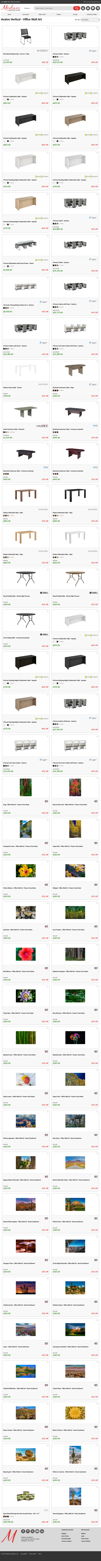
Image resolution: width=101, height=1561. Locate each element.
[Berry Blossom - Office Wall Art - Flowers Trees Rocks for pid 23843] (75, 1002)
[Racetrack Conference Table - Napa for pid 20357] (75, 376)
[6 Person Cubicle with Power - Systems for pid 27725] (75, 291)
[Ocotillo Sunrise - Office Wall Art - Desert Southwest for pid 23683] (26, 1294)
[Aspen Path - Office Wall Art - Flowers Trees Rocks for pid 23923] (75, 837)
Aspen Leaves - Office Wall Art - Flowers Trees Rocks (19, 1096)
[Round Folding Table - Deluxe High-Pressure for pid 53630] (26, 586)
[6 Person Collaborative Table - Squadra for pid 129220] (75, 126)
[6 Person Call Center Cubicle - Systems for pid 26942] (26, 751)
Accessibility (24, 1554)
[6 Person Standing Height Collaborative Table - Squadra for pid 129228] (75, 169)
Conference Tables (92, 14)
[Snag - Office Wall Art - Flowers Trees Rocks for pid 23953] (26, 796)
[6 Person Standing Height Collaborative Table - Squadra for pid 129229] (26, 670)
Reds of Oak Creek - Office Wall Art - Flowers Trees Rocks (70, 805)
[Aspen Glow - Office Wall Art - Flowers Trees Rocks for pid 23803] (75, 1085)
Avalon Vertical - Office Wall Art (21, 19)
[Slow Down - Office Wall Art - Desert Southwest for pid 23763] (75, 1127)
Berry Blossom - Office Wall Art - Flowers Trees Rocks (69, 1013)
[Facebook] (23, 1531)
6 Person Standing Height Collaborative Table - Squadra (20, 180)
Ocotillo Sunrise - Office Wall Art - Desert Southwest (19, 1305)
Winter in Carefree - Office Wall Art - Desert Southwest (69, 1472)
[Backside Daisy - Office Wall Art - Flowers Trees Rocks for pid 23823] (75, 1043)
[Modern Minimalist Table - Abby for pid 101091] (75, 502)
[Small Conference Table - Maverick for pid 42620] (26, 417)
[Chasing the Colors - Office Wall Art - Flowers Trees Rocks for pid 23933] (26, 837)
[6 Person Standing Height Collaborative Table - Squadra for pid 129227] (26, 169)
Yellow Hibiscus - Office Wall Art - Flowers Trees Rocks (19, 888)
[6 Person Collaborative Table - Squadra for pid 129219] (26, 126)
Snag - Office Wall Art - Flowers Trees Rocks (16, 805)
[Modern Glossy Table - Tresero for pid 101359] (26, 376)
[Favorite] (47, 27)
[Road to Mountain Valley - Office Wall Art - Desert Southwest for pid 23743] (75, 1169)
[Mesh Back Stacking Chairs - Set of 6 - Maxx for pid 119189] (26, 45)
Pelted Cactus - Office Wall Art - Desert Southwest (68, 1222)
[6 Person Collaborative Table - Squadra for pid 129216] (26, 85)
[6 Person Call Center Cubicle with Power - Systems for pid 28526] (75, 751)
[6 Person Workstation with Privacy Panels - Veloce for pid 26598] (26, 251)
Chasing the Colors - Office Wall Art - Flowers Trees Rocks (20, 846)
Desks (9, 14)
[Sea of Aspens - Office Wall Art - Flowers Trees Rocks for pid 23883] (75, 918)
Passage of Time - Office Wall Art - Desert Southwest (19, 1263)
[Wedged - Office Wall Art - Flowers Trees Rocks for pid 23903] (75, 877)
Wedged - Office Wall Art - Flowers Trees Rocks (67, 888)
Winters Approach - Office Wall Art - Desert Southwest (19, 1138)
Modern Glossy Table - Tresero (12, 387)
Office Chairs (42, 14)
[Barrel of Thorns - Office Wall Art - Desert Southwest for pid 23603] (75, 1419)
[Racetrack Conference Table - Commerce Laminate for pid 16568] (75, 418)
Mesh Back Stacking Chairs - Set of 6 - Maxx (16, 54)
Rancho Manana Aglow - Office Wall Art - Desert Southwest (21, 1222)
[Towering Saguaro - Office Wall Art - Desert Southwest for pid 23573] (75, 1505)
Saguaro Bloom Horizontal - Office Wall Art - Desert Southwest (22, 1180)
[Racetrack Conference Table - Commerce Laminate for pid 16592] (75, 460)
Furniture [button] (27, 8)
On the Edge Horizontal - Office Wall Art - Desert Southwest (71, 1263)
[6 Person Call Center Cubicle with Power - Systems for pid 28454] (75, 333)
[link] (98, 8)
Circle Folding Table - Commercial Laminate (16, 638)
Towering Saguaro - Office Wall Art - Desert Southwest (69, 1513)
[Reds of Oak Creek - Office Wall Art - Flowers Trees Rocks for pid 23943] (75, 796)
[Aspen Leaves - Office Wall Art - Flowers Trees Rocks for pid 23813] (26, 1085)
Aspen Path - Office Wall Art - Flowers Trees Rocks (68, 846)
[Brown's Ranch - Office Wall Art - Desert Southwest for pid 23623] (26, 1419)
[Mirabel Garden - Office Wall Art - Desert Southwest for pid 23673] (75, 1294)
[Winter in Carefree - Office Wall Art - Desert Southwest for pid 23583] (75, 1463)
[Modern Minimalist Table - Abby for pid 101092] (26, 543)
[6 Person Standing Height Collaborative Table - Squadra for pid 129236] (26, 211)
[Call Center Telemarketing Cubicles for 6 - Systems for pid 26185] (26, 291)
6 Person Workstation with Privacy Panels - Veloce (18, 263)
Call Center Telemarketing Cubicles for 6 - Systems (18, 305)
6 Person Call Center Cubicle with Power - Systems (68, 346)
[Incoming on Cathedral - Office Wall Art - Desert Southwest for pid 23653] (75, 1335)
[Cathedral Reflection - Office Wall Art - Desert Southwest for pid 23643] (26, 1377)
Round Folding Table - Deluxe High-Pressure (16, 596)
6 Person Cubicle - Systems (61, 54)
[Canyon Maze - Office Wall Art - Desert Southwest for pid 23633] (75, 1377)
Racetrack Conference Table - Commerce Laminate (68, 429)
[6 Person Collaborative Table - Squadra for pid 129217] (75, 627)
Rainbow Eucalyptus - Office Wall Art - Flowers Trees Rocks (70, 971)
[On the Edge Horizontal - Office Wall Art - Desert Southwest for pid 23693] (75, 1252)
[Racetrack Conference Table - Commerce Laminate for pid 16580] (26, 460)
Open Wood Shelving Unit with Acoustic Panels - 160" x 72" (21, 1513)
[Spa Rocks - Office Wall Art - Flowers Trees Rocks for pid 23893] (26, 918)
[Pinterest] (28, 1531)
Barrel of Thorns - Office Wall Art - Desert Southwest (68, 1430)
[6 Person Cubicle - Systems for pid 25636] (75, 208)
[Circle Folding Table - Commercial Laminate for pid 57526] (26, 628)
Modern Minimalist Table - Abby (13, 513)
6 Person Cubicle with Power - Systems (64, 304)
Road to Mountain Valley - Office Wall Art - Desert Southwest (71, 1180)
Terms (39, 1554)
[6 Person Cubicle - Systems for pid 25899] (75, 41)
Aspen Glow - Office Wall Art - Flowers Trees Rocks (68, 1096)
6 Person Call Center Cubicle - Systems (15, 763)
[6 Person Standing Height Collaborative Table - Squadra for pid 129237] (26, 711)
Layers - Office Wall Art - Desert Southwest (16, 1347)
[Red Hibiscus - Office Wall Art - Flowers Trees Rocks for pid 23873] (26, 960)
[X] (32, 1531)
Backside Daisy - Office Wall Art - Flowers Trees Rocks (69, 1055)
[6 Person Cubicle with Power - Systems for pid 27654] (26, 333)
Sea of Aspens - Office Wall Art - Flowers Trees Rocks (68, 930)
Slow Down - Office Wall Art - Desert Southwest (67, 1138)
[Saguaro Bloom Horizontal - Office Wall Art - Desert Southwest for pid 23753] (26, 1169)
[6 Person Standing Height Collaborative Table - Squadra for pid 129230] (75, 670)
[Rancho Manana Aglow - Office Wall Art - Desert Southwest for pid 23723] (26, 1210)
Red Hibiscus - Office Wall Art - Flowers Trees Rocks (18, 971)
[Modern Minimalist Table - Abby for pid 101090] (26, 501)
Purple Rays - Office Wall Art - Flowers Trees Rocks (18, 1013)
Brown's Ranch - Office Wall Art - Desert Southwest (18, 1430)
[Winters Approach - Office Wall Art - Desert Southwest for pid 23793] (26, 1127)
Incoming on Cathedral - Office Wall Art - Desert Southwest (70, 1347)
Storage (75, 14)
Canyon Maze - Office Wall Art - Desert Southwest (68, 1388)
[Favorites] (93, 10)
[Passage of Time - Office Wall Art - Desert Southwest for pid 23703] (26, 1252)
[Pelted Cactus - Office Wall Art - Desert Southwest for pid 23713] (75, 1210)
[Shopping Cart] (98, 8)
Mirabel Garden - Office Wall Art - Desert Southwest (68, 1305)
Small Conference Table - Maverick (13, 429)
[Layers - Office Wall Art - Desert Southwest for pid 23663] (26, 1335)
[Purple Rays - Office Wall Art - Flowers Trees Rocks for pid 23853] (26, 1002)
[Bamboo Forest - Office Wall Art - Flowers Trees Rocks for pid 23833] (26, 1043)
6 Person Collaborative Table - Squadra (15, 96)
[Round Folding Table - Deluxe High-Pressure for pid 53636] (75, 586)
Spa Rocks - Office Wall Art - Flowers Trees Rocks (17, 930)
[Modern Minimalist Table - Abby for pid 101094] (75, 543)
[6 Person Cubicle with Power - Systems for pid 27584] (75, 709)
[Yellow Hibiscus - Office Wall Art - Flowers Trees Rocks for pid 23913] (26, 877)
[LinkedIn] (42, 1531)
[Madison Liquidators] (11, 10)
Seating (59, 14)
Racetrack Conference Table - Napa (63, 387)
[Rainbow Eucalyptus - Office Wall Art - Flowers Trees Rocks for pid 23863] (75, 960)
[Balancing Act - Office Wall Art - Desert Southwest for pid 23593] (26, 1461)
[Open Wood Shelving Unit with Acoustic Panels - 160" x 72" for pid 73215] (26, 1501)
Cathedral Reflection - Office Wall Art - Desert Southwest (20, 1388)
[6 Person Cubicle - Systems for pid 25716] (75, 249)
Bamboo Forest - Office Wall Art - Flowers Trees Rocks (19, 1055)
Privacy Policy (32, 1554)
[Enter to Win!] (88, 10)
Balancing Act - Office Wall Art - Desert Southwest (18, 1472)
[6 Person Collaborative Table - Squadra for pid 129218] (75, 85)
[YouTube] (37, 1531)
